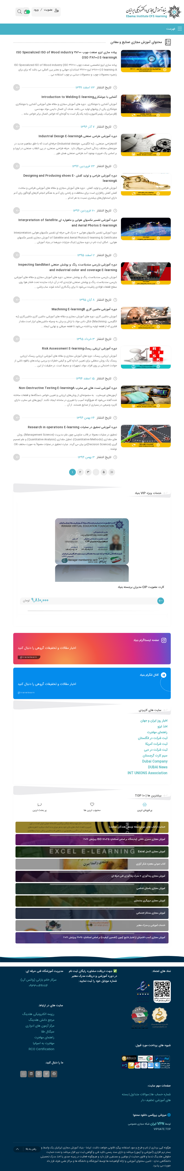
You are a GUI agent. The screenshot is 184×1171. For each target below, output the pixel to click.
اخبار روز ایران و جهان (153, 720)
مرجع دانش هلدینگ (41, 1020)
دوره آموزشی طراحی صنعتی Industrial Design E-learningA (78, 136)
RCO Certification (41, 1049)
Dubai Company (154, 761)
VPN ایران (157, 1124)
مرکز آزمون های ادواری (40, 1026)
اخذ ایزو (162, 726)
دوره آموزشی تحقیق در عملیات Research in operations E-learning (72, 427)
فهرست (171, 29)
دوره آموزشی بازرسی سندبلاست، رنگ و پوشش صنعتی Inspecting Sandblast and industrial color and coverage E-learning (67, 267)
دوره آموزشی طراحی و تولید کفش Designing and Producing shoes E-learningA (70, 178)
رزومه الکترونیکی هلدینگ (38, 1014)
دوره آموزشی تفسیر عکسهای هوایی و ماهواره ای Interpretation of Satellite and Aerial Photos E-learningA (67, 223)
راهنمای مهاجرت (157, 732)
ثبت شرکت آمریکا (156, 744)
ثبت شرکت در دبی (155, 750)
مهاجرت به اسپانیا (43, 1043)
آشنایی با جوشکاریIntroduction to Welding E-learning (79, 97)
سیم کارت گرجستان (155, 755)
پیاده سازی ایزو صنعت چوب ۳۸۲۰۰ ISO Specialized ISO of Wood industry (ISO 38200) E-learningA (66, 55)
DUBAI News (157, 767)
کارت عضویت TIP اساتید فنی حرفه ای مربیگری (135, 587)
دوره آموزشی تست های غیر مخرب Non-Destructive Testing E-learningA (68, 388)
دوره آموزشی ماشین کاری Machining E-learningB (84, 309)
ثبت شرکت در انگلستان (152, 738)
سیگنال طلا (47, 1031)
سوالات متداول (139, 1094)
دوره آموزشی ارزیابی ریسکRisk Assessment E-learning (79, 348)
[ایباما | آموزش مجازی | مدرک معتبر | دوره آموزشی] (161, 11)
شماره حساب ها (161, 1094)
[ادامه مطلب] (16, 87)
